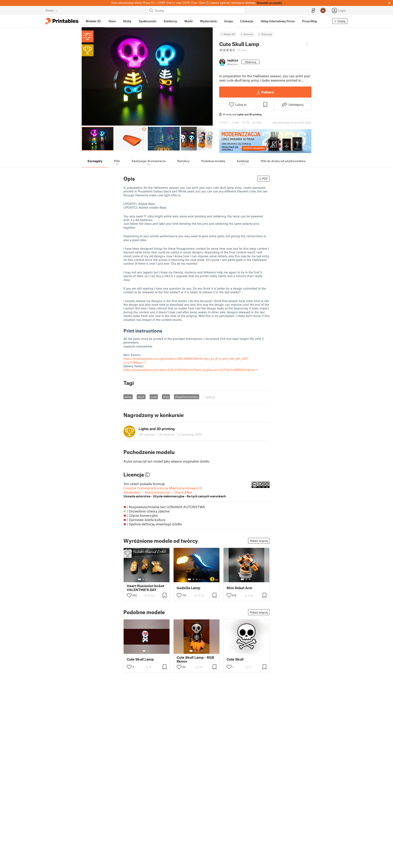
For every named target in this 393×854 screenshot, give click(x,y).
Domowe (248, 34)
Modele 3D (229, 34)
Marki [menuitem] (188, 21)
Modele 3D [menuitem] (93, 21)
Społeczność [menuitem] (147, 21)
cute (154, 397)
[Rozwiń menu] (307, 43)
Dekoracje (266, 34)
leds (166, 397)
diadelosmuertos (186, 397)
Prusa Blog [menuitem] (309, 21)
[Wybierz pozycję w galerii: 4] (150, 579)
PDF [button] (265, 178)
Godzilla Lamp (188, 588)
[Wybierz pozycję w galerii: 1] (139, 579)
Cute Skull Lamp (140, 659)
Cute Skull (235, 659)
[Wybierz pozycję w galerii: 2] (143, 579)
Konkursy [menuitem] (170, 21)
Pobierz (267, 92)
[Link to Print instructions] (165, 331)
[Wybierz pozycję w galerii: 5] (153, 579)
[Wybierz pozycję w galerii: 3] (147, 579)
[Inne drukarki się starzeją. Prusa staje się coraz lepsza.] (265, 141)
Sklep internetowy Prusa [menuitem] (278, 21)
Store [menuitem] (112, 21)
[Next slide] (209, 139)
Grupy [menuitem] (228, 21)
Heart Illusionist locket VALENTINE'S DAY (145, 588)
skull (141, 397)
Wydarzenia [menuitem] (208, 21)
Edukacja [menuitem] (246, 21)
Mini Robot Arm (239, 588)
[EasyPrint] (313, 10)
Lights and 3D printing (249, 114)
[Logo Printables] (62, 21)
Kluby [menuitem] (127, 21)
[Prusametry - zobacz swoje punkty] (323, 10)
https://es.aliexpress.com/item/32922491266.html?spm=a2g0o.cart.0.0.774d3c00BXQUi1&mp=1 (190, 370)
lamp (127, 397)
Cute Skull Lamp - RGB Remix (195, 659)
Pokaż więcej (259, 541)
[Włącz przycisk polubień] (129, 595)
